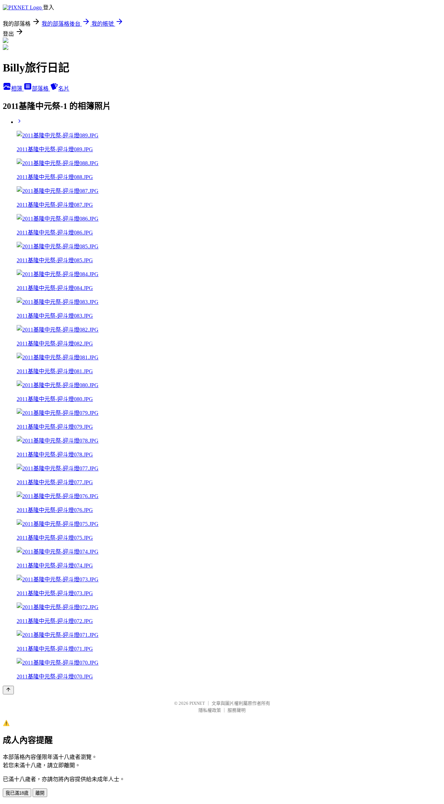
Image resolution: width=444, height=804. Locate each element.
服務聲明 (237, 710)
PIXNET (197, 703)
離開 (39, 793)
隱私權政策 (209, 710)
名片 (63, 89)
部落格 (41, 89)
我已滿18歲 (17, 793)
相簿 (17, 89)
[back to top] (8, 690)
